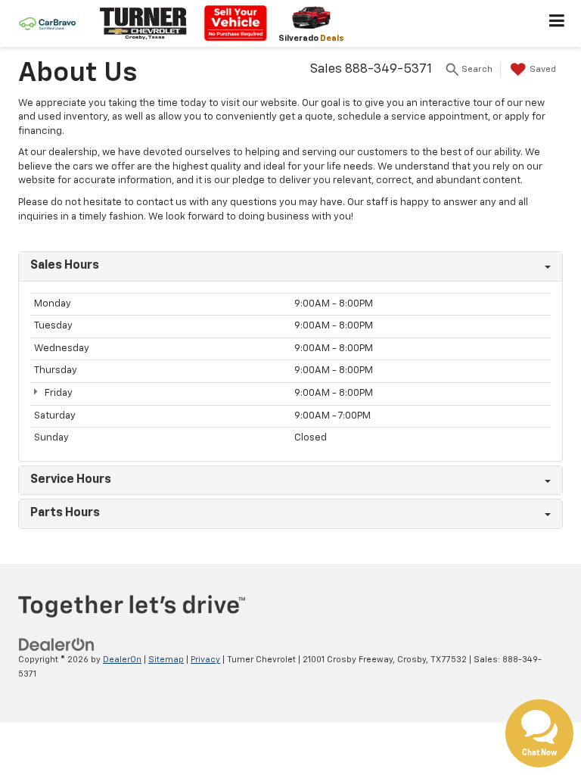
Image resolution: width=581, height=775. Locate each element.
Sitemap (166, 659)
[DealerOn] (56, 645)
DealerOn (122, 659)
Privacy (205, 659)
